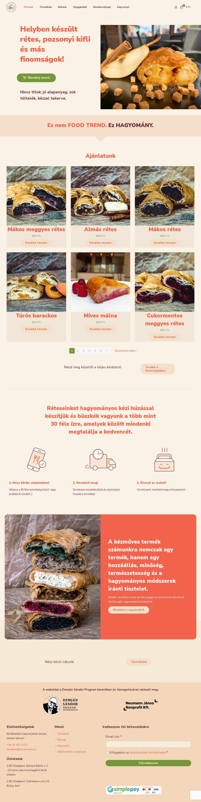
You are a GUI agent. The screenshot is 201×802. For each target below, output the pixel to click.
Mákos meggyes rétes (36, 229)
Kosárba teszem (36, 243)
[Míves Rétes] (11, 7)
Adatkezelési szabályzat (71, 752)
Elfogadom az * (138, 752)
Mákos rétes (165, 229)
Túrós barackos (36, 315)
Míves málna (100, 315)
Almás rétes (100, 229)
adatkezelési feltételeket (148, 752)
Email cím (114, 737)
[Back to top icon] (186, 795)
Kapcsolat (63, 746)
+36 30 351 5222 (17, 745)
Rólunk (61, 740)
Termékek (63, 734)
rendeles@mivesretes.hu (21, 749)
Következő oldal (125, 351)
